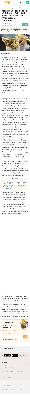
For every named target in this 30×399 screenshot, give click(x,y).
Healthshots (9, 385)
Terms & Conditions (19, 375)
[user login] (27, 2)
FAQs (14, 371)
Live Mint (19, 383)
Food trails (15, 365)
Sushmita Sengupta (8, 23)
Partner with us (20, 371)
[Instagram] (27, 355)
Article (7, 8)
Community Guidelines (7, 377)
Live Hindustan (13, 383)
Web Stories (4, 364)
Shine (4, 385)
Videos (9, 365)
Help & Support (9, 371)
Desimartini (25, 383)
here (16, 339)
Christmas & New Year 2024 (8, 367)
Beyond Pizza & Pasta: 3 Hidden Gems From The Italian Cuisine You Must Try (8, 185)
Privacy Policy (4, 375)
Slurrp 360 (4, 365)
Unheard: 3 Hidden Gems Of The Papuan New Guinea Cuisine (21, 185)
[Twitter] (24, 355)
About (3, 371)
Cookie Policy (11, 375)
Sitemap (25, 375)
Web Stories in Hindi (12, 364)
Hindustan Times (5, 383)
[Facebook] (21, 355)
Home (3, 8)
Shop (25, 364)
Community (20, 364)
